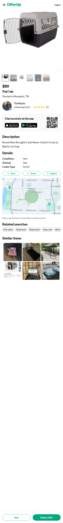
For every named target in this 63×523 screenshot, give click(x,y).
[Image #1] (5, 77)
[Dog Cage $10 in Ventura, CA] (31, 271)
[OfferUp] (14, 5)
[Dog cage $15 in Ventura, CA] (50, 271)
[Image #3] (21, 77)
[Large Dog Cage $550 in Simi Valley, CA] (50, 252)
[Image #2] (13, 77)
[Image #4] (29, 77)
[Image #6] (46, 77)
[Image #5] (38, 77)
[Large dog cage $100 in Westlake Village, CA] (13, 271)
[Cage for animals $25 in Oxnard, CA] (31, 252)
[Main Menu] (4, 5)
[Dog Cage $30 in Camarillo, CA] (13, 252)
